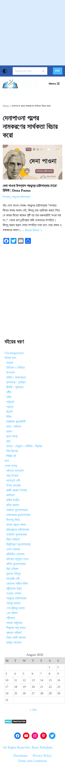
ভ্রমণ (9, 431)
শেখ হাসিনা (11, 613)
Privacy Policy (42, 755)
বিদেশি (9, 412)
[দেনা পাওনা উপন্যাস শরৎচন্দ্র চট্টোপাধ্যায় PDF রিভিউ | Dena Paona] (32, 162)
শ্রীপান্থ (10, 618)
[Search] (43, 71)
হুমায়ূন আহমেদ (13, 642)
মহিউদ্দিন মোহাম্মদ (15, 554)
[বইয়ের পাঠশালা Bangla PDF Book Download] (21, 83)
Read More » (33, 230)
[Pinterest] (43, 735)
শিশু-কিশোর (12, 451)
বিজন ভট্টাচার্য (13, 539)
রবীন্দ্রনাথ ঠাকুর (13, 588)
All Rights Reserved (16, 747)
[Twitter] (52, 735)
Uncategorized (14, 353)
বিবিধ (8, 416)
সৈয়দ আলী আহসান (16, 637)
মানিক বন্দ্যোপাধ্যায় (16, 564)
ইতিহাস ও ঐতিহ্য (15, 367)
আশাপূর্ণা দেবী (13, 480)
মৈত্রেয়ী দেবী (13, 578)
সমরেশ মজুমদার (14, 623)
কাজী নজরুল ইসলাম (16, 490)
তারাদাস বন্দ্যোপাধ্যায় (17, 510)
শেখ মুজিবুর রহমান (15, 608)
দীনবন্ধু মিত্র (13, 520)
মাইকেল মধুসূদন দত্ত (17, 559)
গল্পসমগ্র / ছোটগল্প (16, 382)
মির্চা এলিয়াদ (12, 569)
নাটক (8, 397)
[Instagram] (35, 735)
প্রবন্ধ (9, 407)
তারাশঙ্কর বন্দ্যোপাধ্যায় (18, 515)
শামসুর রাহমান (13, 603)
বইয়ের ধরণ (10, 358)
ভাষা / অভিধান (13, 426)
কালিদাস (10, 495)
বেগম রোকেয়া (13, 549)
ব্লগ (7, 461)
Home (6, 106)
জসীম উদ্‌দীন (13, 500)
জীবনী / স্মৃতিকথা (14, 387)
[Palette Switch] (5, 71)
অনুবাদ (9, 363)
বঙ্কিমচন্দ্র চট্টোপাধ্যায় (17, 529)
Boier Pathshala (42, 747)
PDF (57, 70)
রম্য (8, 441)
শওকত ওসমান (13, 593)
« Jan (33, 709)
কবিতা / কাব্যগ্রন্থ (16, 377)
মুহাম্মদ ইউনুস (13, 574)
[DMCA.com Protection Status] (15, 722)
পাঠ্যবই (10, 402)
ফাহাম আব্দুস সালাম (16, 524)
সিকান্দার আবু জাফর (16, 628)
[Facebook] (17, 735)
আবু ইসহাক (12, 475)
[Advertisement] (32, 32)
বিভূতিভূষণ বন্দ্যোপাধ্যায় (18, 544)
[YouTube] (26, 735)
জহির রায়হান (12, 505)
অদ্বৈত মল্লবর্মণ (15, 470)
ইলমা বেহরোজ (13, 485)
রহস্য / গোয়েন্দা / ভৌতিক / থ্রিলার (24, 446)
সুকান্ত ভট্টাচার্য (13, 632)
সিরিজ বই (11, 456)
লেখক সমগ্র (11, 466)
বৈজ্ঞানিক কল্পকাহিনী (15, 421)
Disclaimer (20, 755)
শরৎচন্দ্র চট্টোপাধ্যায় (21, 197)
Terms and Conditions (32, 761)
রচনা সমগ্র (12, 436)
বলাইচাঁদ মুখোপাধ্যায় (16, 534)
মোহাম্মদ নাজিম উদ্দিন (17, 583)
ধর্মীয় (8, 392)
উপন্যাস (6, 197)
